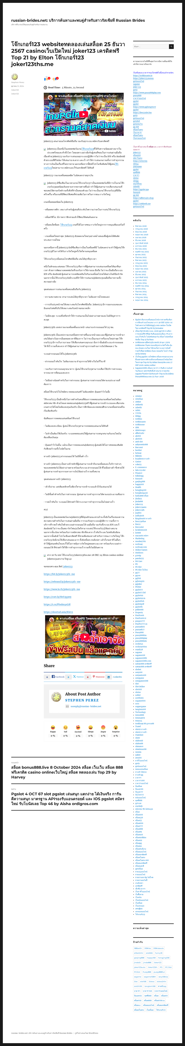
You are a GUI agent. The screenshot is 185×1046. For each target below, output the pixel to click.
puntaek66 (140, 627)
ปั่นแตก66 (139, 789)
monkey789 (140, 541)
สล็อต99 (138, 840)
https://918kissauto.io (142, 75)
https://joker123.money (143, 78)
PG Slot (138, 567)
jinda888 (139, 501)
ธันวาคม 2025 (141, 249)
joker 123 (137, 87)
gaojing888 (140, 481)
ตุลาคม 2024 (140, 289)
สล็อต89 (138, 832)
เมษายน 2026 (140, 237)
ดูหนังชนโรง (138, 124)
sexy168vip (163, 977)
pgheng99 (139, 581)
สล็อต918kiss (140, 837)
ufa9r (137, 738)
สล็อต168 (137, 155)
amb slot (139, 442)
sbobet (138, 669)
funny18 (136, 192)
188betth (139, 405)
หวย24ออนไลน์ (141, 872)
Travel (138, 726)
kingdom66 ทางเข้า (143, 518)
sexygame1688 (141, 681)
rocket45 (139, 644)
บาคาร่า (136, 175)
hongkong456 (141, 493)
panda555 (139, 558)
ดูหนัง (135, 90)
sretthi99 (139, 698)
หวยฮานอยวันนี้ (141, 880)
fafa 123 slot (140, 470)
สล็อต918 (139, 835)
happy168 (139, 484)
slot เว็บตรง (137, 158)
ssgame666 (140, 701)
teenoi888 (139, 715)
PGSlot (138, 587)
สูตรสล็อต (139, 869)
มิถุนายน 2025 (141, 266)
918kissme (140, 424)
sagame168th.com (143, 661)
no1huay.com (141, 547)
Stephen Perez (82, 700)
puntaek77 (140, 629)
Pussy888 (139, 632)
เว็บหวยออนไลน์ (139, 138)
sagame (136, 84)
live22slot (139, 527)
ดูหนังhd (136, 121)
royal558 (139, 649)
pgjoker (138, 584)
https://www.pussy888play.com (147, 93)
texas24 (138, 721)
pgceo (137, 575)
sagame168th (141, 658)
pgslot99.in (140, 598)
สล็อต (137, 812)
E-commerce (141, 467)
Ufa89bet (139, 735)
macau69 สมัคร (141, 536)
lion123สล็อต (140, 521)
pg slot (136, 127)
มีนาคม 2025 (140, 274)
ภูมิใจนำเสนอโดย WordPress (86, 1033)
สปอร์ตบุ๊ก (139, 806)
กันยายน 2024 (141, 291)
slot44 (136, 164)
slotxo (136, 178)
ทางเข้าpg (139, 775)
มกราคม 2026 (141, 246)
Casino (138, 461)
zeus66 (138, 758)
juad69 (138, 513)
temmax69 (140, 718)
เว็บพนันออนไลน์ (141, 900)
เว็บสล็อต (138, 903)
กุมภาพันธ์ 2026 (141, 243)
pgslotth (139, 607)
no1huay (139, 544)
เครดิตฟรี (138, 886)
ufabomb (139, 741)
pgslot (136, 101)
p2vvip (138, 555)
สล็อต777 (139, 826)
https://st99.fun (140, 161)
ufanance (139, 746)
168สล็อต (139, 399)
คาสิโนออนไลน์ (141, 760)
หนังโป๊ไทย (137, 184)
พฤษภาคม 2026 (141, 234)
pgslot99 (139, 595)
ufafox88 (139, 743)
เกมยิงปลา (139, 883)
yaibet (137, 755)
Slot (137, 684)
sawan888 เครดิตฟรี (143, 664)
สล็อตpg (138, 843)
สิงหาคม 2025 (141, 260)
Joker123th (152, 967)
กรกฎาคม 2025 (141, 263)
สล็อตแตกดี (139, 866)
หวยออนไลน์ (140, 874)
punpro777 (140, 621)
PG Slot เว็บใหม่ (141, 570)
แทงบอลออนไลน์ (141, 911)
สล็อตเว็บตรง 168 (142, 860)
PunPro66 (139, 615)
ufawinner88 (140, 749)
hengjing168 (140, 490)
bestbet (138, 450)
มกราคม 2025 (141, 280)
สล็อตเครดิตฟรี (141, 854)
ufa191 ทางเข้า (141, 729)
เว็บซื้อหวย (139, 894)
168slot (138, 396)
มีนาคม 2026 (140, 240)
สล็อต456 (139, 817)
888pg (138, 416)
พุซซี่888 (136, 172)
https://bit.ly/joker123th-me (59, 574)
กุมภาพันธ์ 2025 (141, 277)
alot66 (138, 436)
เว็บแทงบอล (139, 906)
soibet (138, 695)
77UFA (138, 413)
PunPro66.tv (140, 618)
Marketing (139, 538)
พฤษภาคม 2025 (141, 269)
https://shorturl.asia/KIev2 (58, 612)
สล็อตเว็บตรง (138, 130)
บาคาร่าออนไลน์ (139, 98)
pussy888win (141, 641)
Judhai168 (139, 516)
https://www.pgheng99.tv (144, 107)
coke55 (138, 464)
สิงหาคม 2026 (141, 226)
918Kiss (138, 419)
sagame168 (140, 655)
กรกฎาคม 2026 (141, 229)
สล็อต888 (139, 829)
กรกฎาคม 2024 (141, 297)
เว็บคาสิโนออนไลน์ (142, 891)
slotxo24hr (161, 981)
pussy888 (137, 95)
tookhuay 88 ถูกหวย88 (144, 723)
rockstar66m (141, 647)
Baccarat (139, 447)
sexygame (139, 678)
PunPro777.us (141, 624)
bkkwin (138, 456)
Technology (140, 712)
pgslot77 (139, 590)
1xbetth (136, 186)
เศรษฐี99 (138, 909)
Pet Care (138, 561)
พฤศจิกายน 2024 (142, 286)
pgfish (138, 578)
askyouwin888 (141, 444)
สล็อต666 (139, 823)
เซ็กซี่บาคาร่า (140, 889)
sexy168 (138, 672)
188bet (138, 402)
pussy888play (141, 638)
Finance (138, 473)
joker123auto (140, 507)
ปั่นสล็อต (138, 786)
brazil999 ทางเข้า (142, 459)
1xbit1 (137, 410)
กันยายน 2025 (141, 257)
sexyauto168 (140, 675)
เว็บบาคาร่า (137, 132)
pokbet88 (139, 610)
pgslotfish (139, 601)
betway (138, 453)
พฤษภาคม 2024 (141, 300)
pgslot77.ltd (140, 592)
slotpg (136, 181)
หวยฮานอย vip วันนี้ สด (144, 877)
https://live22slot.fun (142, 112)
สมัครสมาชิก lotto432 (144, 809)
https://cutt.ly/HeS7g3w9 (57, 596)
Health (138, 487)
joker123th (140, 510)
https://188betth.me (142, 204)
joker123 (67, 566)
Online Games (141, 550)
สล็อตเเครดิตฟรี (141, 863)
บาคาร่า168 (140, 780)
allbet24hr (139, 433)
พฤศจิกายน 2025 (142, 252)
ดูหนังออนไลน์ (138, 81)
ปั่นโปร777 (139, 795)
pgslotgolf (139, 604)
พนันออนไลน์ (140, 798)
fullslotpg (139, 476)
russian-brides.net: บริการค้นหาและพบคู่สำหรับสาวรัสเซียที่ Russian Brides (78, 20)
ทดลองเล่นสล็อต (141, 769)
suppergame (140, 706)
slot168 (138, 689)
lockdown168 (141, 530)
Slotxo (151, 981)
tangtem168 (140, 709)
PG (136, 564)
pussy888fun (141, 635)
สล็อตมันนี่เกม (140, 849)
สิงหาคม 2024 (141, 294)
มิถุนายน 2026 (141, 232)
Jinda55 (138, 499)
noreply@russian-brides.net (86, 706)
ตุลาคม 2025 (140, 254)
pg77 (137, 573)
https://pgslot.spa (141, 189)
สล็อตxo (138, 846)
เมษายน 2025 (140, 272)
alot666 (138, 439)
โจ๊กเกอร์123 (88, 148)
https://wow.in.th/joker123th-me (62, 589)
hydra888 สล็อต (141, 496)
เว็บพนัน (138, 897)
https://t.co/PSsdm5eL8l (57, 604)
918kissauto (140, 422)
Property (139, 612)
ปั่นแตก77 (139, 792)
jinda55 (137, 962)
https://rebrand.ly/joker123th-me (62, 581)
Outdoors (139, 553)
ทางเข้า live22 (141, 772)
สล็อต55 (138, 820)
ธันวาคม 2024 (141, 283)
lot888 (138, 533)
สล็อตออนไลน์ (140, 852)
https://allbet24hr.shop (143, 198)
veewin (138, 752)
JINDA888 (137, 167)
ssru (137, 704)
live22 (137, 524)
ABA (137, 427)
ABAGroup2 (140, 430)
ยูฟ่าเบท (138, 803)
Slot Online (140, 686)
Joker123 (15, 90)
